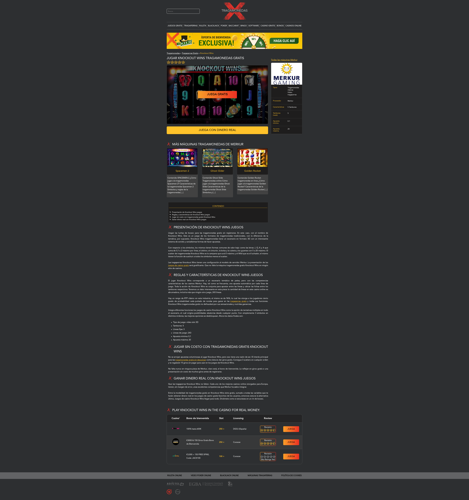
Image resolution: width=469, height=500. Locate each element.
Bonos (280, 26)
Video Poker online (201, 476)
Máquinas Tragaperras (260, 476)
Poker (224, 26)
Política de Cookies (291, 476)
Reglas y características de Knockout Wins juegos (191, 215)
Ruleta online (174, 476)
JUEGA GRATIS (217, 94)
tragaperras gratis (238, 301)
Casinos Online (293, 26)
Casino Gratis (268, 26)
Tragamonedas (233, 10)
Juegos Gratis (175, 26)
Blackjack (213, 26)
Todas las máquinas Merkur (284, 60)
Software (253, 26)
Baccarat (234, 26)
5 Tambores (292, 107)
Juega (291, 429)
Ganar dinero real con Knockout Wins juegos (189, 219)
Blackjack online (229, 476)
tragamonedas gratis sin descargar (190, 360)
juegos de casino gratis (178, 266)
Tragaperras (190, 26)
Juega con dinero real (217, 130)
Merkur (290, 101)
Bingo (243, 26)
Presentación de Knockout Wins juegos (187, 212)
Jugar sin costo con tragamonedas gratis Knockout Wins (193, 217)
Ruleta (202, 26)
